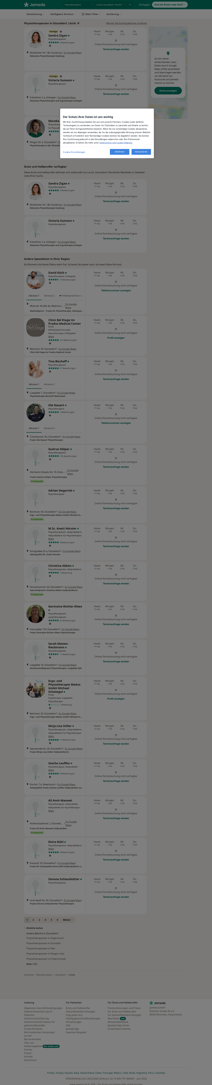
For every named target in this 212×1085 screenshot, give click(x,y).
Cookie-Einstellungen (74, 152)
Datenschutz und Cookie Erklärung (116, 142)
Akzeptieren (141, 151)
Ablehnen (119, 151)
